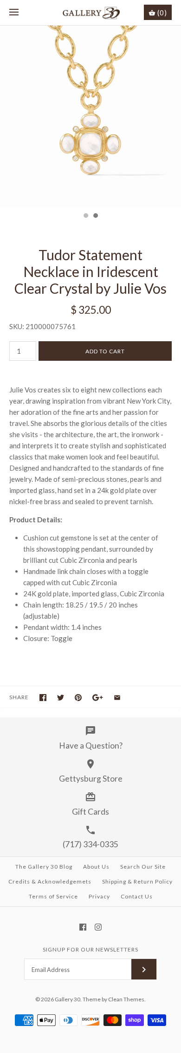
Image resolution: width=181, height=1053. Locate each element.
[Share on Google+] (97, 697)
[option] (90, 116)
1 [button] (85, 216)
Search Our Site (143, 866)
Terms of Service (53, 896)
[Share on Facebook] (42, 697)
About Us (96, 866)
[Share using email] (117, 697)
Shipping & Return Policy (137, 881)
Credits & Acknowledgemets (49, 881)
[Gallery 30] (90, 12)
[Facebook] (82, 927)
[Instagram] (98, 927)
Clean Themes (126, 999)
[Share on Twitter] (60, 697)
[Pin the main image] (78, 697)
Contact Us (137, 896)
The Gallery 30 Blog (43, 866)
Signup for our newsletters (90, 949)
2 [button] (95, 216)
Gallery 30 (67, 999)
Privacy (99, 896)
